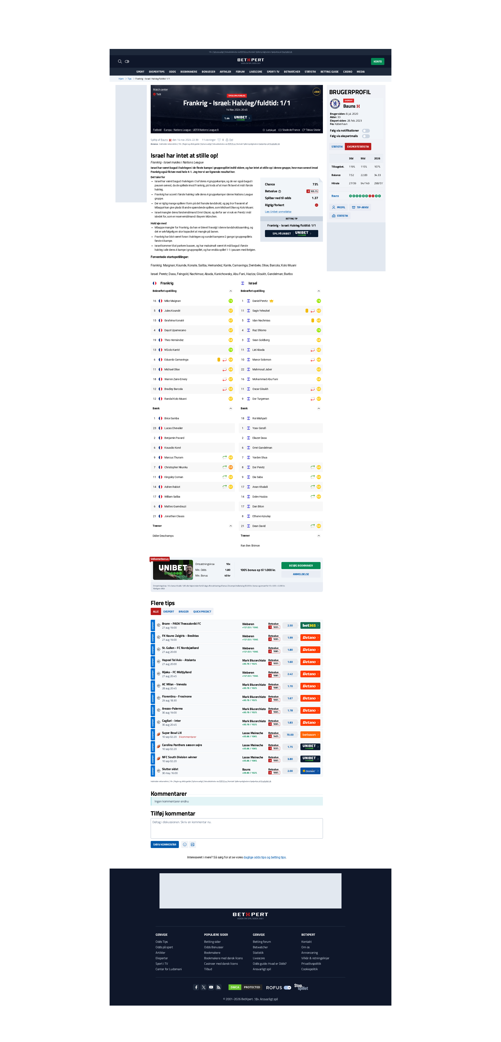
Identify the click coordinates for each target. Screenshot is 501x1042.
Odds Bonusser (213, 947)
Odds (172, 71)
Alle (156, 611)
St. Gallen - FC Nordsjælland (180, 647)
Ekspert (168, 611)
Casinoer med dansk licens (221, 963)
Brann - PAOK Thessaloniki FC (181, 623)
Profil (340, 207)
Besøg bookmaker (301, 565)
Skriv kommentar (164, 844)
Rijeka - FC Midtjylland (177, 672)
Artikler (225, 71)
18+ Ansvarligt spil (266, 999)
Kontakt (306, 941)
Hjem (121, 78)
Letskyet (271, 130)
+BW (316, 92)
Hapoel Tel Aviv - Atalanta (179, 660)
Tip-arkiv (362, 207)
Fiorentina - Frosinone (177, 696)
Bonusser (208, 71)
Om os (305, 947)
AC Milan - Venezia (174, 684)
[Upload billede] (192, 844)
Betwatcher (292, 71)
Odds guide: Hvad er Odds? (270, 963)
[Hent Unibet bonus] (173, 570)
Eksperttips (157, 71)
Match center (160, 89)
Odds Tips (162, 941)
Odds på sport (164, 947)
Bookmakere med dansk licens (223, 958)
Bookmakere (188, 71)
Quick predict (202, 611)
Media (361, 71)
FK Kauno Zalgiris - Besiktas (180, 635)
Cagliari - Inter (171, 720)
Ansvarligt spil (262, 969)
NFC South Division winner (179, 757)
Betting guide (330, 71)
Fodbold (157, 130)
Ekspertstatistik (358, 146)
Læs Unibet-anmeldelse (278, 211)
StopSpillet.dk (287, 52)
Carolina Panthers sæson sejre (182, 744)
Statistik (310, 71)
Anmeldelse (301, 574)
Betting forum (262, 941)
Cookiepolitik (309, 969)
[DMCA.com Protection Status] (245, 987)
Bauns (164, 140)
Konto (378, 61)
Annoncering (309, 952)
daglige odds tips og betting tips (264, 857)
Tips (130, 78)
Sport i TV (273, 71)
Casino (347, 71)
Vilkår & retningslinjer (315, 958)
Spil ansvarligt (218, 52)
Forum (240, 71)
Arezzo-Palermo (172, 708)
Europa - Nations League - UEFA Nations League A (191, 130)
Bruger (184, 611)
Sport (140, 71)
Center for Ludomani (169, 969)
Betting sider (212, 941)
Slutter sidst (170, 769)
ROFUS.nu (244, 52)
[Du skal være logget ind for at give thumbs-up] (219, 139)
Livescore (255, 71)
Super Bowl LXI (172, 732)
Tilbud (208, 969)
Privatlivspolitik (311, 963)
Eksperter (162, 958)
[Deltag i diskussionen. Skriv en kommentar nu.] (237, 828)
